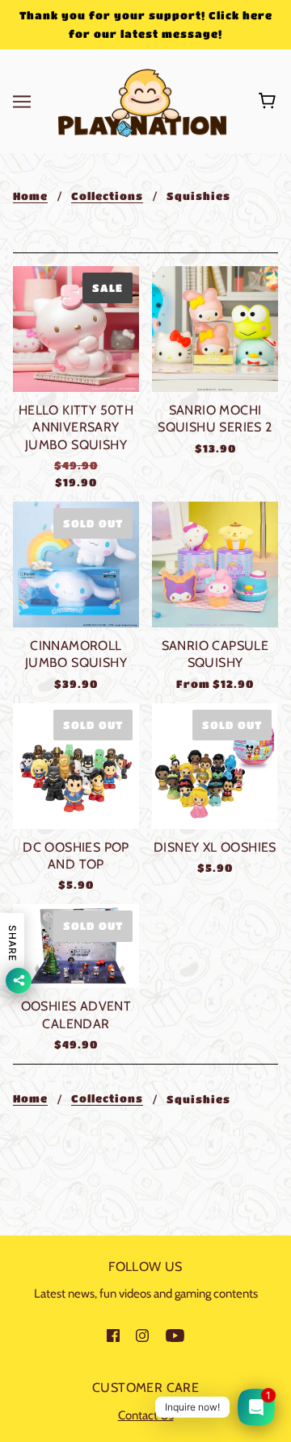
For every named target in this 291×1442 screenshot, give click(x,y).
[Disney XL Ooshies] (215, 766)
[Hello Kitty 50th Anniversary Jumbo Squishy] (76, 329)
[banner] (142, 100)
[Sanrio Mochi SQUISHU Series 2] (215, 329)
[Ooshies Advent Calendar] (76, 946)
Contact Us (146, 1415)
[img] (113, 1335)
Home (30, 196)
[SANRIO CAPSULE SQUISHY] (215, 564)
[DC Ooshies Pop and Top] (76, 766)
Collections (107, 196)
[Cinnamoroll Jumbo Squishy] (76, 564)
